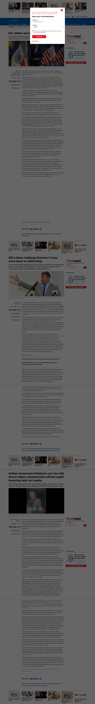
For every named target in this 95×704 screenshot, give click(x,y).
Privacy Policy (35, 41)
